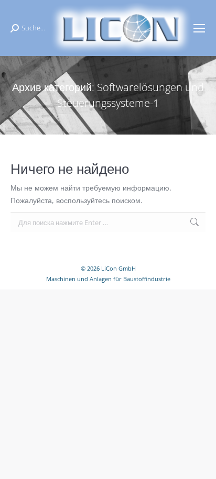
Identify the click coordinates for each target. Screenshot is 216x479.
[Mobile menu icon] (199, 28)
